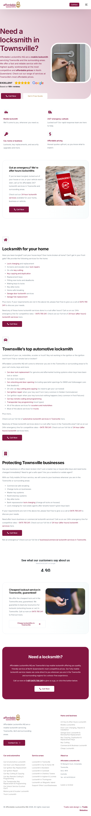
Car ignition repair (14, 392)
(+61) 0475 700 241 (34, 681)
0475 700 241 (41, 314)
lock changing (29, 502)
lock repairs (35, 267)
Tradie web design (71, 807)
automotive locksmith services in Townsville (41, 419)
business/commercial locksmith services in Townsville (63, 540)
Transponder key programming (20, 402)
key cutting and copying (27, 389)
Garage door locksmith (16, 293)
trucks (36, 409)
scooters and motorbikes (41, 405)
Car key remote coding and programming (24, 399)
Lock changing (13, 263)
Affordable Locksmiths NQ (17, 807)
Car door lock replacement (18, 372)
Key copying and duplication (19, 273)
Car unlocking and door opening (20, 382)
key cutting (18, 270)
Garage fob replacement (17, 297)
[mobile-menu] (85, 5)
